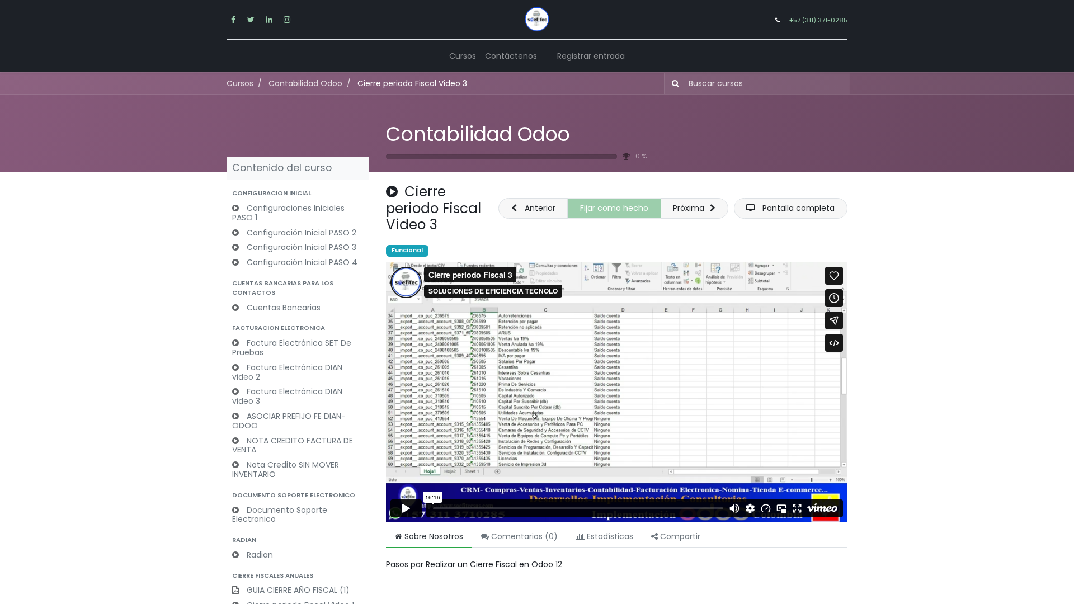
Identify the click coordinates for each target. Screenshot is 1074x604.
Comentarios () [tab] (523, 536)
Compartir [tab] (679, 536)
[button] (298, 193)
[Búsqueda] (673, 83)
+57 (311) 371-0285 (818, 20)
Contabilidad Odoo (478, 134)
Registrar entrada (591, 56)
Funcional (407, 250)
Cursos (240, 83)
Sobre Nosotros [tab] (432, 536)
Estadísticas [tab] (609, 536)
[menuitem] (463, 56)
